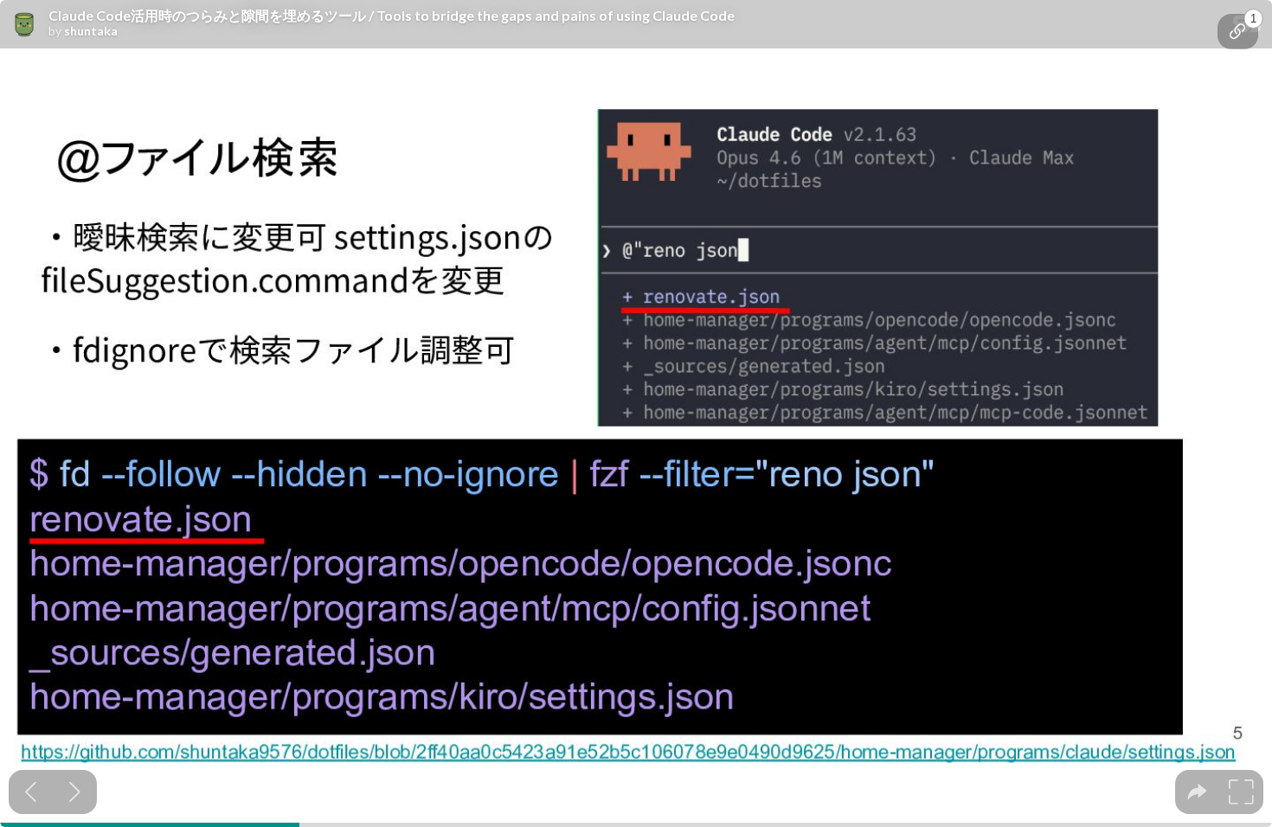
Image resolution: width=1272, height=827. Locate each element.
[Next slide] (74, 792)
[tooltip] (1237, 31)
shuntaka (91, 31)
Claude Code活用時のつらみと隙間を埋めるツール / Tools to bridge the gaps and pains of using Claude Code (391, 15)
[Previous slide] (30, 792)
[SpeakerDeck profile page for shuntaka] (24, 25)
